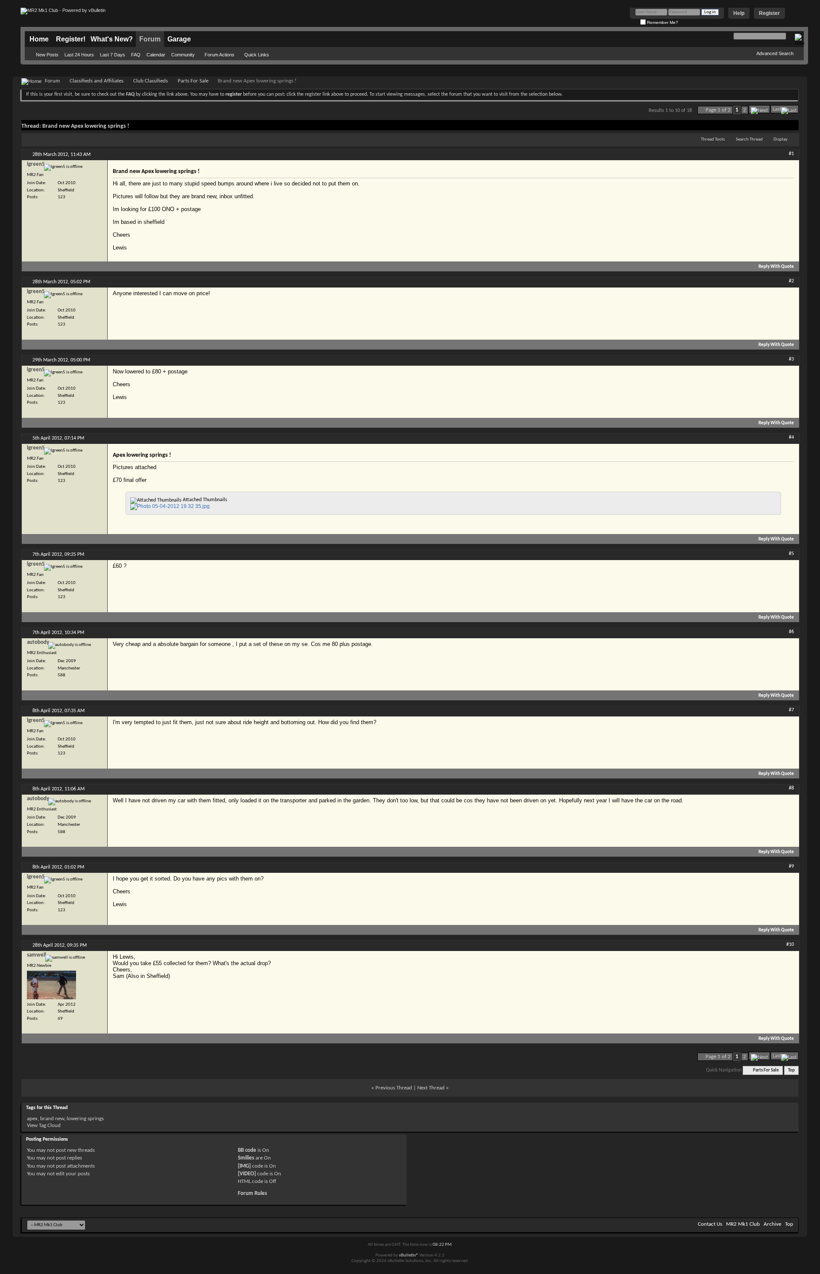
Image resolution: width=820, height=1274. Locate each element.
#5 (791, 553)
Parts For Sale (193, 81)
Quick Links (256, 54)
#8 (791, 788)
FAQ (136, 54)
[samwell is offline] (51, 985)
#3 (791, 359)
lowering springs (85, 1118)
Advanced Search (775, 53)
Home (39, 39)
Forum (150, 39)
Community (183, 54)
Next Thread (431, 1088)
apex (32, 1118)
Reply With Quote (776, 266)
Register (769, 13)
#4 (791, 437)
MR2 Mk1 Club (743, 1224)
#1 (791, 153)
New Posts (47, 54)
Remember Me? (662, 22)
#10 (790, 944)
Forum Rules (252, 1193)
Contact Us (710, 1224)
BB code (247, 1150)
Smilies (246, 1158)
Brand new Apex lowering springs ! (85, 126)
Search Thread (749, 139)
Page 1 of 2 (718, 110)
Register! (70, 39)
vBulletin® (409, 1255)
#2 (791, 281)
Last (777, 109)
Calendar (155, 54)
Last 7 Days (112, 54)
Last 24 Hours (79, 54)
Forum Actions (219, 54)
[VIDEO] (247, 1174)
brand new (52, 1118)
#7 (791, 710)
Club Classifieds (150, 81)
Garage (179, 39)
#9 (791, 866)
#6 (791, 631)
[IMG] (244, 1166)
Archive (772, 1224)
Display (780, 139)
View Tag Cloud (44, 1125)
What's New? (112, 39)
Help (738, 13)
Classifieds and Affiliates (96, 81)
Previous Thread (393, 1088)
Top (791, 1070)
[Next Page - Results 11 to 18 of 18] (759, 109)
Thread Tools (713, 139)
